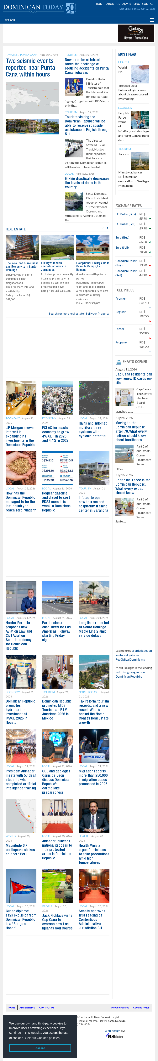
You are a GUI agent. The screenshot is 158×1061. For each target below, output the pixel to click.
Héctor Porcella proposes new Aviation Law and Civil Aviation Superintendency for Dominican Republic (19, 635)
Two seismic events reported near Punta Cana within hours (30, 68)
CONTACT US (46, 1007)
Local (69, 173)
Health (84, 836)
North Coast (89, 692)
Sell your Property (97, 313)
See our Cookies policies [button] (42, 1038)
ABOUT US (113, 4)
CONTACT (148, 4)
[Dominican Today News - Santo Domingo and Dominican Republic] (39, 8)
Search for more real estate (66, 313)
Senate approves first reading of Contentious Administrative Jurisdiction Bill (92, 920)
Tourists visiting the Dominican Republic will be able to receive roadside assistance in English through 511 (87, 126)
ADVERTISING (131, 4)
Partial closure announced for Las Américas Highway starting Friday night (56, 631)
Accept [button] (40, 1047)
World (11, 836)
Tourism (71, 54)
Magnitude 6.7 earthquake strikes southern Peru (20, 850)
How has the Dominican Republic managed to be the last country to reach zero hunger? (21, 502)
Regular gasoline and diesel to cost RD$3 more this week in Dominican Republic (56, 502)
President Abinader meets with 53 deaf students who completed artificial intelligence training (21, 780)
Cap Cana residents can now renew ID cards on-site (133, 379)
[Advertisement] (74, 33)
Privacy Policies (120, 1007)
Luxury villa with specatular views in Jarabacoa (53, 266)
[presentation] (103, 227)
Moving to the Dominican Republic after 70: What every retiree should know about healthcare (131, 431)
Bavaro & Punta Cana (22, 54)
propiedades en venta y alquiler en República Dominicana (133, 655)
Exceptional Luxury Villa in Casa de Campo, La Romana (92, 266)
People (47, 906)
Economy (13, 418)
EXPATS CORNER (135, 362)
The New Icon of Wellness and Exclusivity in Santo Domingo (22, 267)
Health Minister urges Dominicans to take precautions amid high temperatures (94, 854)
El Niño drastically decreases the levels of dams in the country (87, 183)
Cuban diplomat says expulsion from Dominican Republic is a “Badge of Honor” (21, 920)
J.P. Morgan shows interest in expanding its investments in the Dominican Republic (20, 436)
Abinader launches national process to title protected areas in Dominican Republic (57, 850)
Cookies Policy (141, 1007)
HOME (100, 4)
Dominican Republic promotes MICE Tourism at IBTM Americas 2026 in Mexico (57, 710)
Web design (112, 1030)
